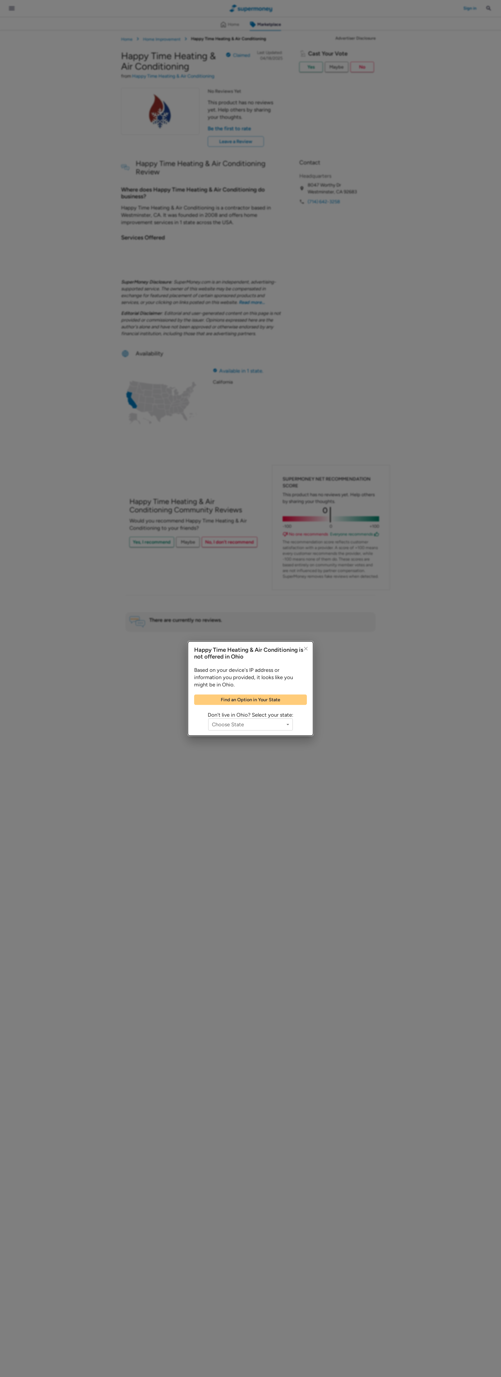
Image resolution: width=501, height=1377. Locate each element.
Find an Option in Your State (250, 700)
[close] (306, 648)
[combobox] (250, 724)
